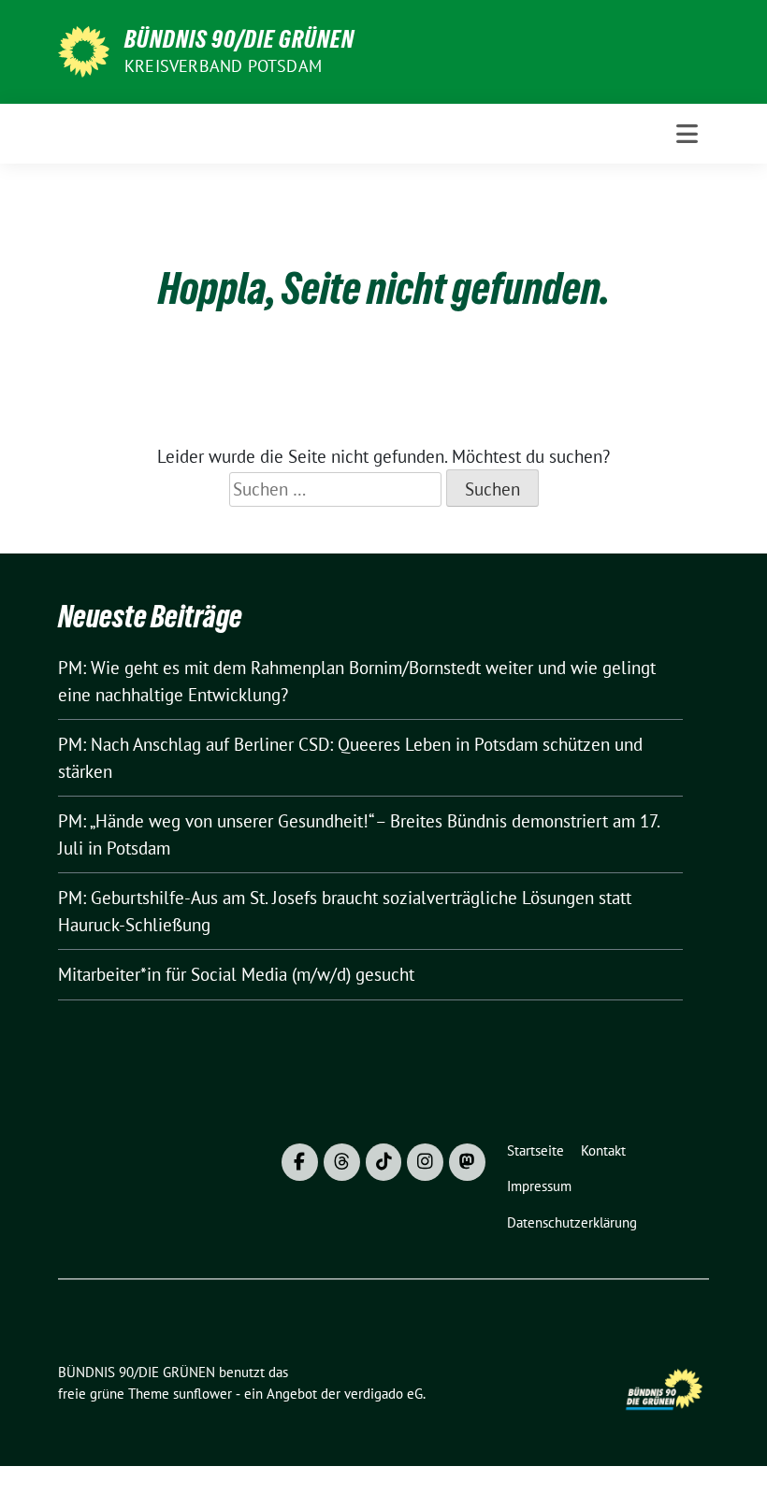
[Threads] (342, 1162)
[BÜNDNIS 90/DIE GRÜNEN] (83, 49)
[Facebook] (300, 1162)
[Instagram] (425, 1162)
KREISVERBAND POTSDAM (223, 66)
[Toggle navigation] (687, 134)
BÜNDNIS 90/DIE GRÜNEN (239, 39)
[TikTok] (384, 1162)
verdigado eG (383, 1393)
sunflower (202, 1393)
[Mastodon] (467, 1162)
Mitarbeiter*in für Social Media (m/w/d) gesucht (236, 974)
